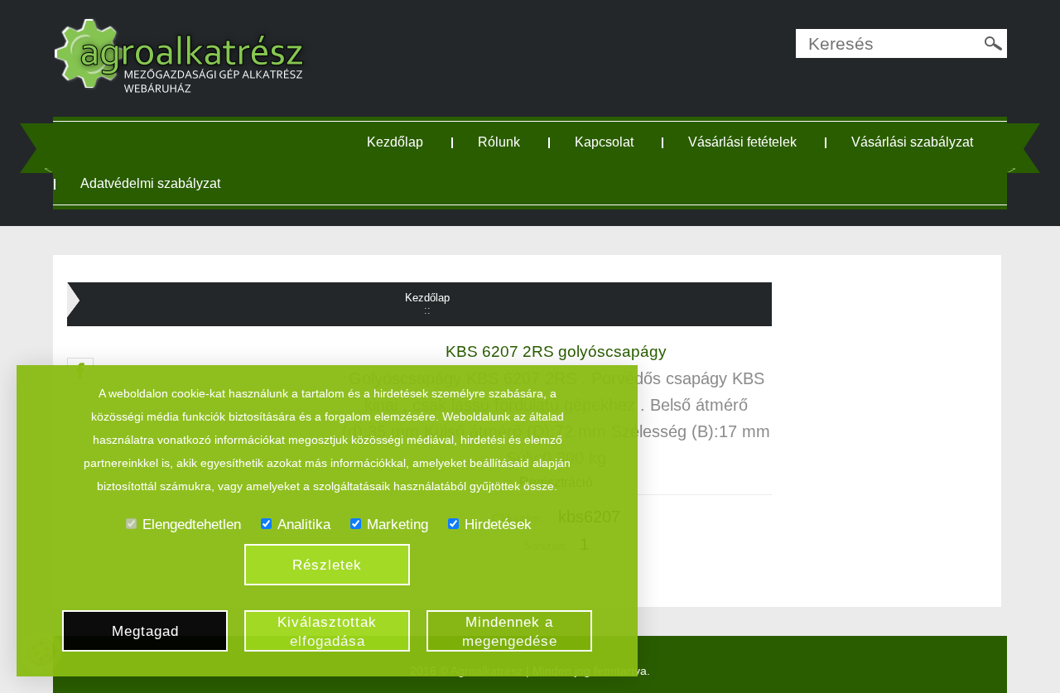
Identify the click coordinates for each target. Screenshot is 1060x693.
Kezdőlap (395, 142)
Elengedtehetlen (191, 524)
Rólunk (499, 142)
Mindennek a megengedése (509, 631)
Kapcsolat (604, 142)
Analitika (303, 524)
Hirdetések (498, 524)
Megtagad (145, 631)
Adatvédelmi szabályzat (150, 183)
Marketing (397, 524)
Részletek (327, 565)
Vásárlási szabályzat (912, 142)
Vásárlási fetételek (742, 142)
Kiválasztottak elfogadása (327, 631)
